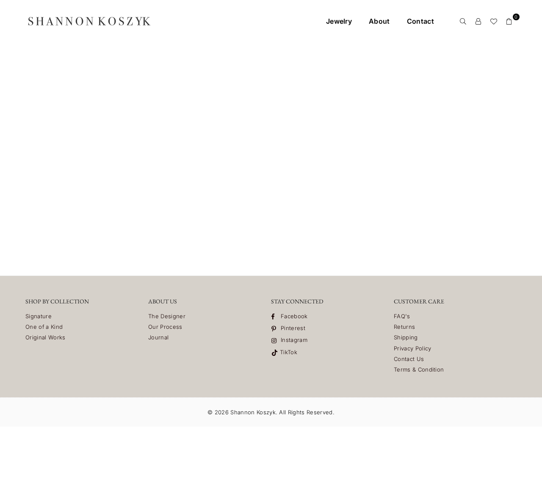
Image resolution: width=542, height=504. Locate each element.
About (379, 21)
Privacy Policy (412, 348)
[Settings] (478, 21)
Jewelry (339, 21)
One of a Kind (44, 326)
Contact (420, 21)
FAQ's (402, 316)
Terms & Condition (419, 369)
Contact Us (409, 358)
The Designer (166, 316)
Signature (38, 316)
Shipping (406, 337)
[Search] (463, 21)
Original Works (45, 337)
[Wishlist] (493, 21)
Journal (158, 337)
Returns (404, 326)
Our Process (165, 326)
